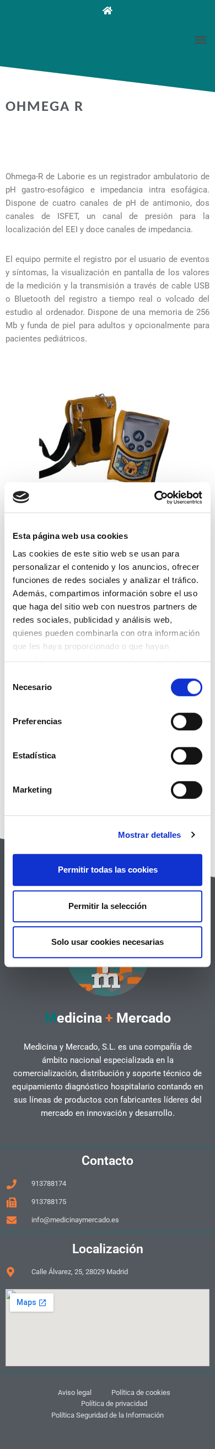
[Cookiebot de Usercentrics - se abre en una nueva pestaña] (154, 497)
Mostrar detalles (149, 835)
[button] (200, 39)
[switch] (186, 721)
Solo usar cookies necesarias (107, 942)
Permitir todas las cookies (108, 869)
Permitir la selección (107, 906)
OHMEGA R (45, 107)
